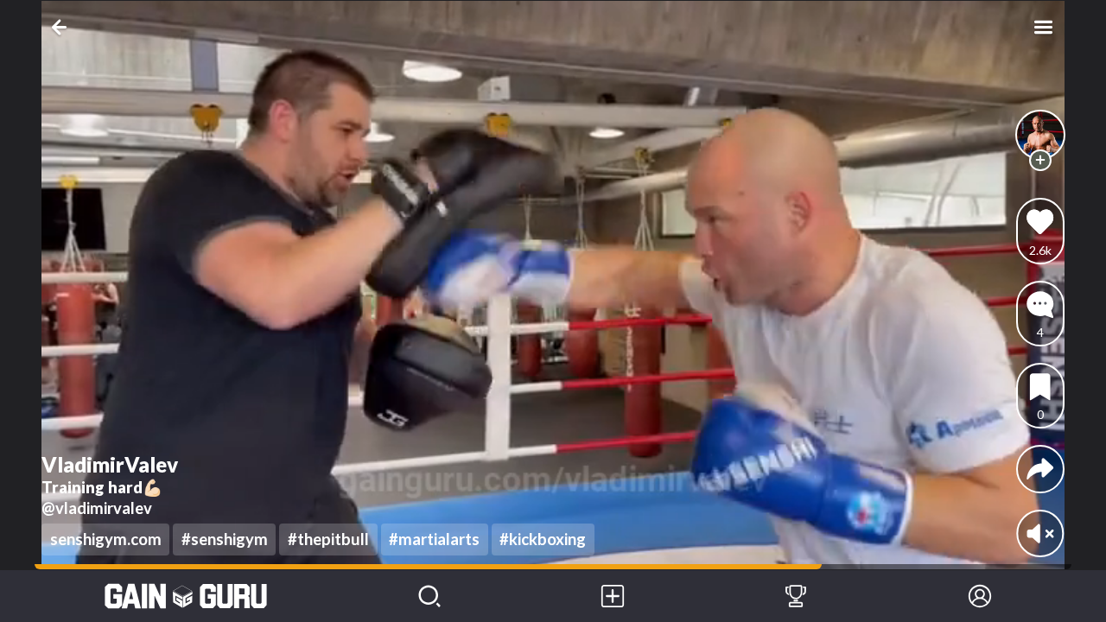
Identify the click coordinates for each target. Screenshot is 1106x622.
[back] (62, 27)
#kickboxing (542, 539)
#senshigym (224, 539)
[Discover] (429, 596)
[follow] (1040, 160)
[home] (186, 596)
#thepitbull (328, 539)
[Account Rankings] (795, 596)
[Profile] (979, 596)
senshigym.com (106, 539)
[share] (1040, 468)
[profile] (1040, 135)
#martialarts (434, 539)
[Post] (612, 596)
